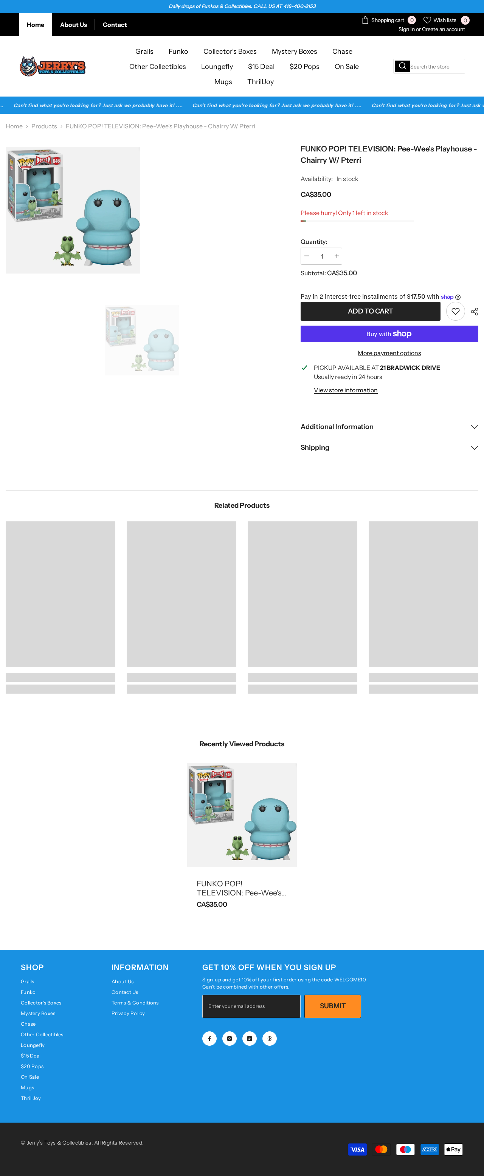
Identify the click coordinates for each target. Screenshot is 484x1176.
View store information (346, 390)
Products (44, 126)
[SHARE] (471, 312)
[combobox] (429, 66)
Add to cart (370, 311)
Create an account (443, 29)
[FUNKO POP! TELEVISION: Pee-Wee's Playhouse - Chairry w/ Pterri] (242, 815)
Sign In (407, 29)
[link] (455, 311)
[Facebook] (209, 1038)
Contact (115, 24)
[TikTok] (249, 1038)
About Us (73, 24)
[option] (142, 340)
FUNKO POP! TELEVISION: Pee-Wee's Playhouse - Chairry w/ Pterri (239, 888)
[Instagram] (229, 1038)
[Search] (429, 66)
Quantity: (314, 241)
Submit (333, 1006)
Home (35, 24)
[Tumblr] (269, 1038)
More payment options (389, 353)
